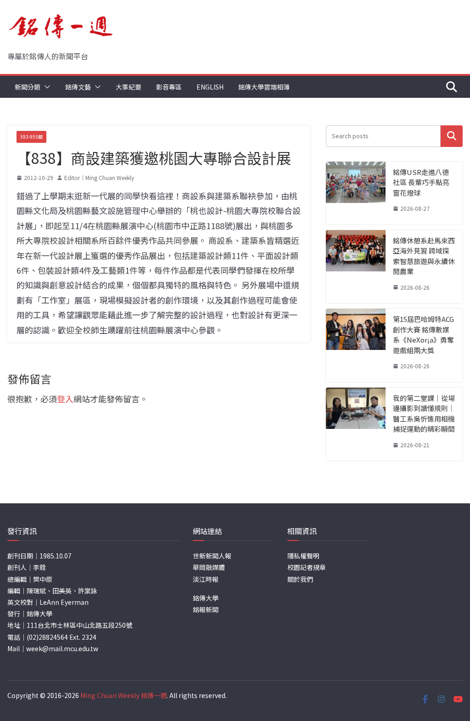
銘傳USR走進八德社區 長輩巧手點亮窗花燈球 (421, 182)
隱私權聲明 (303, 555)
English (210, 86)
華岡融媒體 (209, 567)
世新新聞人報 (212, 555)
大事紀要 (128, 86)
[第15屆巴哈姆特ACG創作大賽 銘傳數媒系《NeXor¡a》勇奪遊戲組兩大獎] (356, 345)
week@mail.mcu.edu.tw (62, 648)
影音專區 (169, 86)
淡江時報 (205, 579)
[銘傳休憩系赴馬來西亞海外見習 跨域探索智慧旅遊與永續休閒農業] (356, 267)
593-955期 (31, 136)
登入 (65, 399)
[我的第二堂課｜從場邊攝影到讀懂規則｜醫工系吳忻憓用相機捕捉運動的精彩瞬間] (356, 424)
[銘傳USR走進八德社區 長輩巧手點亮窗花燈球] (356, 193)
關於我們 (300, 579)
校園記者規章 (306, 567)
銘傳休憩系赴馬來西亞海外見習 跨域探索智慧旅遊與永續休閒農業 (424, 256)
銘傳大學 (205, 598)
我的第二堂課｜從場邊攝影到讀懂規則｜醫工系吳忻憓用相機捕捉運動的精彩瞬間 (424, 413)
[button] (45, 86)
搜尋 (452, 136)
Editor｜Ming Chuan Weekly (99, 177)
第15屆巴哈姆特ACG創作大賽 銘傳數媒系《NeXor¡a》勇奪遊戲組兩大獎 (423, 334)
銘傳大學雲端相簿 (264, 86)
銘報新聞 (205, 609)
